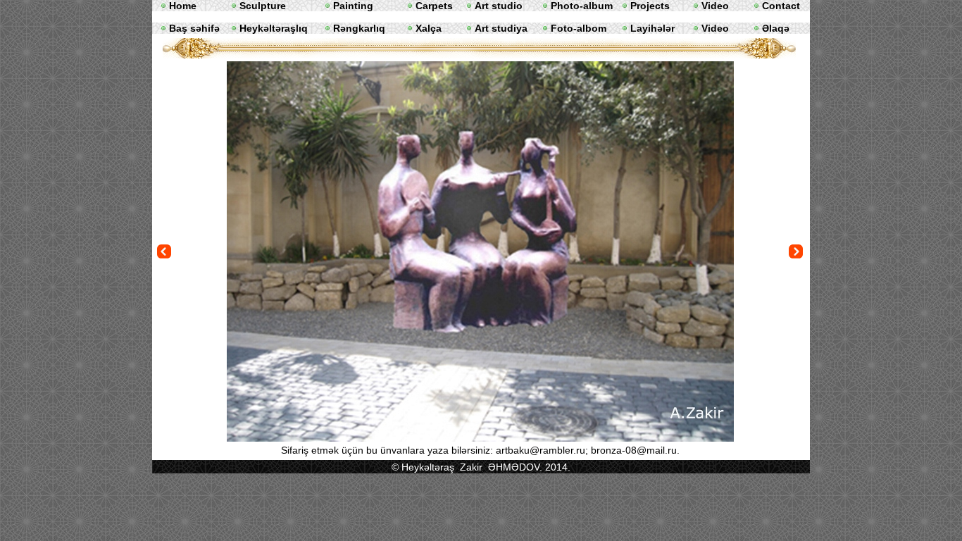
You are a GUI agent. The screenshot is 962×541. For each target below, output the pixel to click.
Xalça (429, 28)
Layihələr (652, 28)
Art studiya (501, 28)
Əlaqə (775, 28)
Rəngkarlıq (359, 28)
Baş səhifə (194, 28)
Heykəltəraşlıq (273, 28)
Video (715, 28)
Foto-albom (578, 28)
